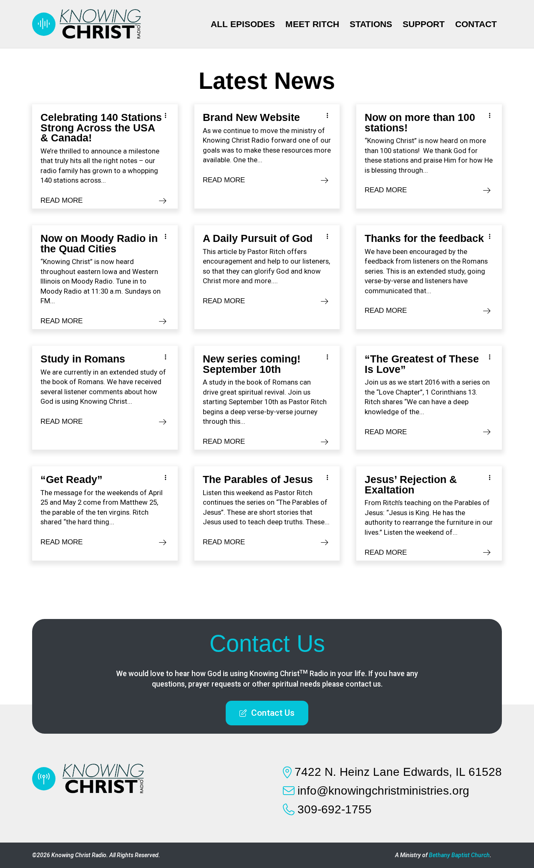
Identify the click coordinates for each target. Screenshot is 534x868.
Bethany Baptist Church (459, 855)
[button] (267, 713)
